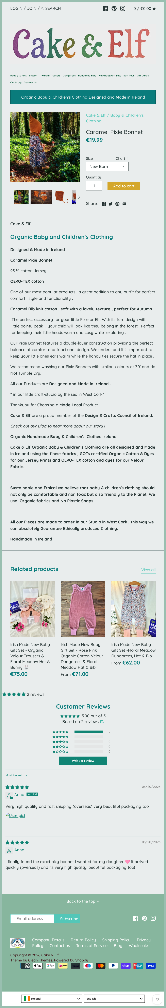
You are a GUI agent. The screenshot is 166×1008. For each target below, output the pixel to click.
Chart (121, 158)
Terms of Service (92, 945)
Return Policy (84, 939)
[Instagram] (122, 8)
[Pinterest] (114, 8)
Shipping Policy (116, 939)
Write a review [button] (83, 761)
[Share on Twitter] (111, 203)
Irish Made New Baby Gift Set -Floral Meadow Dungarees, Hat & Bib (133, 650)
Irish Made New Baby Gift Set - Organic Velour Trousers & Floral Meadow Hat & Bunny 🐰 (30, 656)
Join (31, 8)
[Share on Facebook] (104, 203)
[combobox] (51, 999)
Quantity (93, 177)
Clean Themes (40, 960)
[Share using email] (124, 203)
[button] (14, 694)
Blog (118, 945)
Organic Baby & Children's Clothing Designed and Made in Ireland (83, 97)
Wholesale (138, 945)
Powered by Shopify (71, 960)
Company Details (48, 939)
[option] (21, 197)
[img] (17, 787)
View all (148, 569)
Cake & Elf (96, 115)
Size (89, 158)
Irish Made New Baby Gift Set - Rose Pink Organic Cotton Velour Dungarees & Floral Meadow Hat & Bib (82, 656)
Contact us (60, 945)
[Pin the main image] (117, 203)
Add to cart (123, 185)
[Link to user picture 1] (15, 822)
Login (16, 8)
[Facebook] (105, 8)
